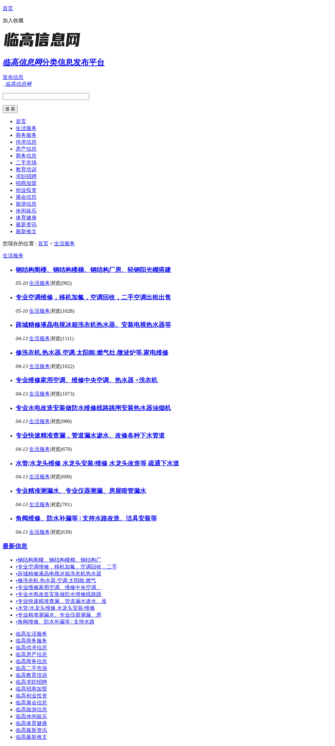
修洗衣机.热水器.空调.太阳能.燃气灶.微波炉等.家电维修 (92, 352)
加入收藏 (13, 20)
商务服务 (26, 135)
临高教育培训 (31, 675)
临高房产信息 (31, 654)
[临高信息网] (43, 47)
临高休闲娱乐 (31, 716)
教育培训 (26, 169)
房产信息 (26, 149)
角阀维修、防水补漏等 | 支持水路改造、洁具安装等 (86, 518)
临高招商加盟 (31, 689)
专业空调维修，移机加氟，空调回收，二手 (66, 566)
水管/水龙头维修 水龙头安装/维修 (55, 608)
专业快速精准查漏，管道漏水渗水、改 (61, 601)
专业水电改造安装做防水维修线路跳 (58, 594)
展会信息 (26, 197)
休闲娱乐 (26, 211)
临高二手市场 (31, 668)
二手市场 (26, 162)
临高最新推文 (31, 737)
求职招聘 (26, 176)
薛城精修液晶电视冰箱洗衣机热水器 (58, 573)
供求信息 (26, 142)
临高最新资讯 (31, 730)
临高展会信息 (31, 702)
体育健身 (26, 217)
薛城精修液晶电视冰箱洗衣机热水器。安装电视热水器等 (93, 324)
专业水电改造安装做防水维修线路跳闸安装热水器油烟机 (93, 407)
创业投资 (26, 190)
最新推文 (26, 231)
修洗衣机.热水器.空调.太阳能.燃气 (56, 580)
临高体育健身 (31, 723)
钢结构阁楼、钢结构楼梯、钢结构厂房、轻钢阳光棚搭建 (93, 269)
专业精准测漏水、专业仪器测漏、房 (58, 615)
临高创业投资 (31, 696)
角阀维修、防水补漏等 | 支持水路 (55, 622)
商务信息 (26, 156)
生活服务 (26, 128)
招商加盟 (26, 183)
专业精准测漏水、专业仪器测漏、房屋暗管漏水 (81, 490)
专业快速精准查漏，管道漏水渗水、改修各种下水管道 (90, 435)
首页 (8, 8)
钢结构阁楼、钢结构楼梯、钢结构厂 (58, 560)
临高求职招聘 (31, 682)
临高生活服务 (31, 634)
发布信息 (13, 77)
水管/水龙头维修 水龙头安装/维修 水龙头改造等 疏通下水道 (97, 463)
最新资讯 (26, 224)
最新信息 (15, 546)
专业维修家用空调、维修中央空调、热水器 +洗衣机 (87, 380)
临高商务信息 (31, 661)
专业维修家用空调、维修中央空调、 (58, 587)
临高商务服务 (31, 640)
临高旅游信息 (31, 709)
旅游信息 (26, 204)
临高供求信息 (31, 647)
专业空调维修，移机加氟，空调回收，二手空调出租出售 (93, 297)
